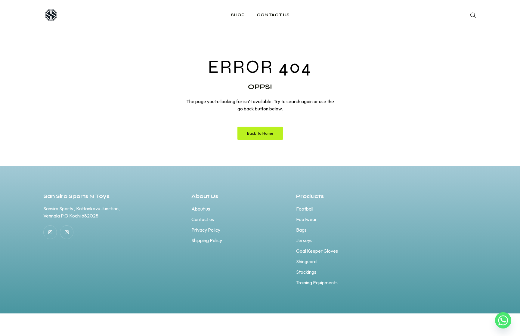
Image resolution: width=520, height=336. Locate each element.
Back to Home (260, 133)
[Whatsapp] (503, 320)
